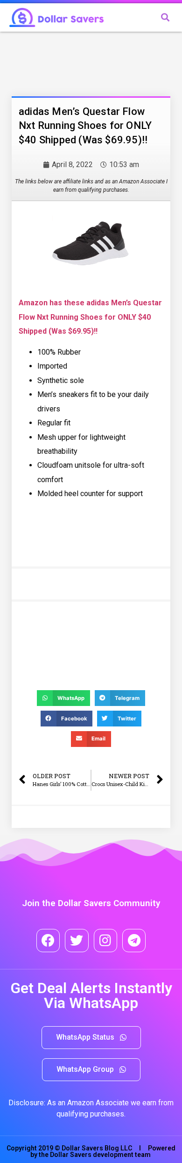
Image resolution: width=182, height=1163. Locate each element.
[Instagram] (105, 940)
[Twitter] (76, 940)
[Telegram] (134, 940)
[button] (91, 1037)
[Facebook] (48, 940)
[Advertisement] (86, 62)
